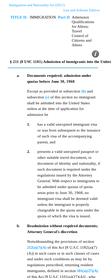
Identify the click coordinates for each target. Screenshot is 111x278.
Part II (64, 17)
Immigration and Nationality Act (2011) (37, 5)
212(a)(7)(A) (36, 247)
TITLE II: (19, 17)
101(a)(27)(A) (87, 271)
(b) (83, 91)
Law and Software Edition (82, 10)
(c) (47, 97)
